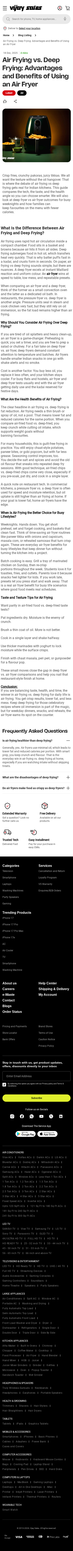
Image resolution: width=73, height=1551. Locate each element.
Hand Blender (50, 1355)
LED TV (6, 1266)
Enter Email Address (19, 1076)
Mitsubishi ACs (50, 1162)
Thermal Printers (36, 1496)
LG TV (59, 1228)
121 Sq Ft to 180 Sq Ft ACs (46, 1206)
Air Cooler (7, 950)
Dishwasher (9, 1327)
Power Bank (39, 1441)
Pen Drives (27, 1469)
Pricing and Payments (14, 1026)
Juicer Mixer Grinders (15, 1365)
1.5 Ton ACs (46, 1181)
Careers (8, 989)
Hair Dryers (35, 1410)
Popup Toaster (40, 1370)
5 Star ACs (44, 1196)
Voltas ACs (24, 1157)
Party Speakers (10, 897)
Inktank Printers (11, 1496)
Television (7, 871)
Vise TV (25, 1228)
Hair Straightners (12, 1410)
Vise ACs (7, 1157)
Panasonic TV (26, 1233)
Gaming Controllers (14, 1280)
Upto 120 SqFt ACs (13, 1206)
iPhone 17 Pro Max (12, 931)
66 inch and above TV (39, 1253)
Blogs (7, 1006)
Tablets (6, 1423)
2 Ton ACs (28, 1186)
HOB (24, 1360)
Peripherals (9, 1469)
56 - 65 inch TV (11, 1253)
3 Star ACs (8, 1196)
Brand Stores (46, 1026)
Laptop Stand (42, 1464)
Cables (6, 1441)
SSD (41, 1469)
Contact (8, 1000)
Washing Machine (12, 970)
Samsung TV (42, 1228)
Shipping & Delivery (54, 989)
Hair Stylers (41, 1405)
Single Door (49, 1327)
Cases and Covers (13, 1446)
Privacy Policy (46, 1045)
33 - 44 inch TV (56, 1243)
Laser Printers (46, 1492)
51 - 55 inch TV (35, 1248)
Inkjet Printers (24, 1492)
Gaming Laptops (43, 1482)
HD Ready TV (24, 1266)
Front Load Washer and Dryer (19, 1323)
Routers (56, 1496)
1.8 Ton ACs (9, 1186)
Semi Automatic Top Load (17, 1313)
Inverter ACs (35, 1201)
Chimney (47, 1345)
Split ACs (7, 1176)
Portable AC (9, 1303)
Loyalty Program (48, 877)
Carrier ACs (9, 1167)
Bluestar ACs (10, 1162)
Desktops (7, 1487)
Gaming (6, 903)
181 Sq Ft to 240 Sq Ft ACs (18, 1211)
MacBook (22, 1482)
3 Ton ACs (28, 1191)
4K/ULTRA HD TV (12, 1238)
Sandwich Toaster (13, 1375)
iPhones (28, 1436)
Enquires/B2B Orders (50, 890)
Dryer (46, 1323)
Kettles (51, 1365)
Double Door (9, 1332)
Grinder (37, 1365)
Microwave (8, 1370)
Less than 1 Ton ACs (51, 1176)
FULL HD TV (35, 1238)
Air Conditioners (12, 1298)
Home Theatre (10, 1285)
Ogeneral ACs (50, 1172)
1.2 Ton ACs (27, 1181)
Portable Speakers (51, 1392)
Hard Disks (55, 1469)
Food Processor (11, 1355)
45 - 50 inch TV (11, 1248)
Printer (6, 1492)
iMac (50, 1487)
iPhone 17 (8, 918)
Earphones (29, 1392)
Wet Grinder (36, 1375)
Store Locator (9, 1032)
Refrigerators (29, 1327)
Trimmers (8, 1405)
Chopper (7, 1350)
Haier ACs (30, 1172)
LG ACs (59, 1157)
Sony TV (7, 1233)
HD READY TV (10, 1243)
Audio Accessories (13, 1275)
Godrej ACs (29, 1162)
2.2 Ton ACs (46, 1186)
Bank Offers (8, 1039)
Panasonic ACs (50, 1167)
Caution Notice (47, 1039)
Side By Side (48, 1332)
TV (3, 957)
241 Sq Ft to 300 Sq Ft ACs (18, 1215)
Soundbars (37, 1280)
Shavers (24, 1405)
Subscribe (36, 1098)
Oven (23, 1370)
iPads (19, 1423)
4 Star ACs (26, 1196)
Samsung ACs (10, 1172)
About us (9, 983)
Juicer (35, 1360)
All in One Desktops (30, 1487)
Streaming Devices (31, 1271)
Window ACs (26, 1176)
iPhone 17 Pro (10, 924)
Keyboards (22, 1459)
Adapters (21, 1441)
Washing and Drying (34, 1303)
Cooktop (44, 1350)
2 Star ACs (45, 1191)
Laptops (6, 884)
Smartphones (10, 1436)
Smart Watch (10, 1509)
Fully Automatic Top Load (17, 1308)
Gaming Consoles (40, 1275)
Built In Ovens (29, 1345)
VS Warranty (45, 884)
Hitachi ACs (28, 1167)
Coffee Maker (25, 1350)
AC (4, 944)
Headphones (9, 1392)
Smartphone (9, 877)
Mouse (6, 1459)
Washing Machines (12, 890)
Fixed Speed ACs (12, 1201)
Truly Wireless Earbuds (16, 1388)
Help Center (48, 983)
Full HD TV (8, 1271)
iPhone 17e (8, 937)
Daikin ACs (43, 1157)
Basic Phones (47, 1436)
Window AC (49, 1298)
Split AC (31, 1298)
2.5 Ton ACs (9, 1191)
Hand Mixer (9, 1360)
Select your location (29, 28)
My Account (48, 994)
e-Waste (8, 994)
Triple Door (29, 1332)
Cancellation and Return (52, 871)
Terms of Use (46, 1032)
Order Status (12, 1011)
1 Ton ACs (8, 1181)
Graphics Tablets (38, 1423)
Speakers (30, 1285)
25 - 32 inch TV (33, 1243)
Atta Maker (8, 1345)
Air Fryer (31, 1355)
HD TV (51, 1238)
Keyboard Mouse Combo (48, 1459)
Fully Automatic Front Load (18, 1318)
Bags (5, 1464)
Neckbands (41, 1388)
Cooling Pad (21, 1464)
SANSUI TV (9, 1228)
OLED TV (45, 1233)
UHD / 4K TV (57, 1266)
